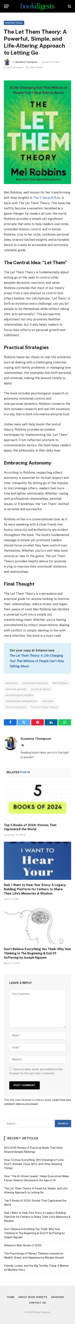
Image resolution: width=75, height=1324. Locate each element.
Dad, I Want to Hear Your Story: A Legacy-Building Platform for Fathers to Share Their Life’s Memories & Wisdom (35, 889)
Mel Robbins (60, 683)
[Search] (69, 6)
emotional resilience (35, 683)
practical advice (41, 689)
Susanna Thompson (26, 62)
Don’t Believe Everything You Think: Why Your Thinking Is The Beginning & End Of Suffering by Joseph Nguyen (37, 953)
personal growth (16, 689)
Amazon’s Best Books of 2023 (23, 1245)
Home (10, 1297)
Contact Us (37, 1302)
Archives (57, 1297)
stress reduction (16, 707)
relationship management (21, 701)
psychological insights (19, 695)
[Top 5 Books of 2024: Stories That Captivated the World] (37, 801)
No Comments (15, 67)
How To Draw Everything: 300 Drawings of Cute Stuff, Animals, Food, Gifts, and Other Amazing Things (34, 1164)
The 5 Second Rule (46, 198)
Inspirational (14, 23)
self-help (47, 701)
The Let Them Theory (44, 707)
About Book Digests (32, 1297)
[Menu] (6, 6)
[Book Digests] (37, 6)
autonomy (12, 683)
